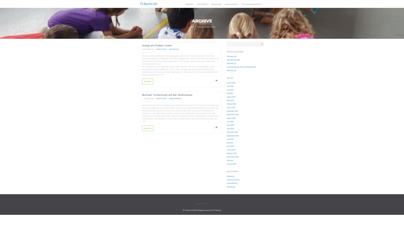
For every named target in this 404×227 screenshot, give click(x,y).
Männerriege (216, 4)
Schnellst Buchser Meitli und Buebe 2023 (241, 67)
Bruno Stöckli (161, 49)
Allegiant (201, 210)
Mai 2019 (230, 143)
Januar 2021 (231, 107)
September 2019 (233, 136)
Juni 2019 (230, 139)
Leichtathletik (202, 4)
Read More (148, 81)
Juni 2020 (230, 121)
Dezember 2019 (232, 132)
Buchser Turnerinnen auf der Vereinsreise (167, 94)
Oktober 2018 (232, 153)
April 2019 (230, 146)
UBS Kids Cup (231, 63)
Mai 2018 (230, 160)
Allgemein (189, 4)
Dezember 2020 (232, 111)
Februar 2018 (231, 164)
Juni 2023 (230, 90)
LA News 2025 (232, 56)
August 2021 (231, 97)
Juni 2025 (230, 86)
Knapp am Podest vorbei (157, 45)
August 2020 (231, 118)
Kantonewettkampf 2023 (251, 4)
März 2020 (230, 128)
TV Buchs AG (148, 4)
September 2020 (233, 114)
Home (191, 27)
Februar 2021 (231, 104)
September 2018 (233, 157)
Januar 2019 (231, 150)
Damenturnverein (231, 4)
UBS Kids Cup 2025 (233, 60)
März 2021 (230, 100)
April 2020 (230, 125)
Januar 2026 (231, 83)
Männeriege (231, 187)
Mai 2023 (230, 93)
